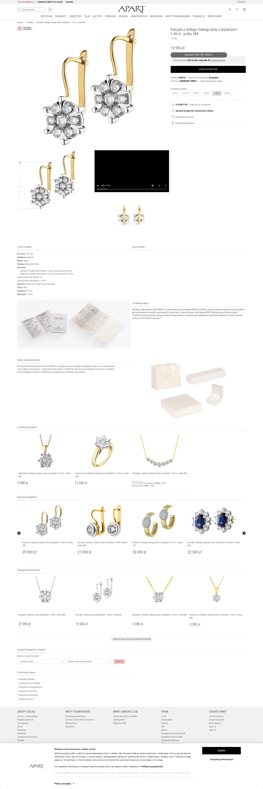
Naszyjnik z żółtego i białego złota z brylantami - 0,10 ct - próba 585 (159, 615)
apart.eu (212, 730)
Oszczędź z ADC (199, 54)
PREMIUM (110, 16)
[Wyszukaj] (19, 9)
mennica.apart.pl (216, 716)
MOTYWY (97, 16)
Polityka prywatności (170, 740)
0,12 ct (175, 93)
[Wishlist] (237, 9)
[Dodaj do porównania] (172, 123)
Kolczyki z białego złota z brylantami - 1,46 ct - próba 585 (98, 615)
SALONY (242, 2)
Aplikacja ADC (119, 720)
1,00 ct (206, 93)
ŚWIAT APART (215, 16)
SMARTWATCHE (139, 16)
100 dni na (184, 81)
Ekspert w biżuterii (27, 679)
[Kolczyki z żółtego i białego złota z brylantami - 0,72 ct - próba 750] (158, 521)
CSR (163, 726)
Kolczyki (30, 22)
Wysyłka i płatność (25, 720)
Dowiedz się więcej (218, 60)
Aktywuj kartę (71, 723)
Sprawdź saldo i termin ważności (79, 720)
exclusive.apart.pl (216, 720)
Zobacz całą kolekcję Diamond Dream (132, 639)
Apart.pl (20, 22)
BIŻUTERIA (46, 16)
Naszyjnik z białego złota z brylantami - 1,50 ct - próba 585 (41, 615)
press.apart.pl (215, 723)
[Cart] (244, 9)
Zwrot (19, 726)
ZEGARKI (123, 16)
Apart (26, 261)
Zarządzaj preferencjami (221, 759)
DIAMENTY (60, 16)
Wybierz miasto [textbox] (27, 661)
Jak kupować (23, 723)
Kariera (164, 730)
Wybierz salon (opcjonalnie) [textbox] (80, 661)
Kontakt (20, 740)
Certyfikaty (21, 733)
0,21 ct (186, 93)
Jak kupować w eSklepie (29, 683)
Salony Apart (166, 720)
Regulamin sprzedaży (28, 695)
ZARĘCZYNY (75, 16)
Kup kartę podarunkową (75, 716)
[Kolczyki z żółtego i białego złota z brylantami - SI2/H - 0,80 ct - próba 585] (103, 521)
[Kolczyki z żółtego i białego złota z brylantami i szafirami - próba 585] (213, 521)
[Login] (229, 9)
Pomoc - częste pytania (27, 716)
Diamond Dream (32, 264)
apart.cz (212, 726)
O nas (163, 716)
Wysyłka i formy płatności (30, 687)
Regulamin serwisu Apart (172, 737)
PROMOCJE (199, 16)
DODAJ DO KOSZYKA (208, 69)
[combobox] (41, 661)
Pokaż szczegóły (63, 783)
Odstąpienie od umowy (27, 737)
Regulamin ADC (119, 723)
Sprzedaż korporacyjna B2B (173, 733)
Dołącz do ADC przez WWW (125, 716)
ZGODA (221, 750)
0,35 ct (196, 93)
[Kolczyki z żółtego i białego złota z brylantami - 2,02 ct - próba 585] (48, 521)
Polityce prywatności (152, 766)
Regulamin (21, 730)
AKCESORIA (156, 16)
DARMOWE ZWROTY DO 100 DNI (50, 2)
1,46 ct (217, 93)
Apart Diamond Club (28, 691)
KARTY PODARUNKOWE (177, 16)
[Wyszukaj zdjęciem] (50, 10)
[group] (48, 533)
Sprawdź (119, 661)
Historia (164, 723)
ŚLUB (87, 16)
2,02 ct (227, 93)
